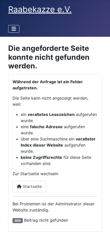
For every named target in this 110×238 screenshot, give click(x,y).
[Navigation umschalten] (13, 29)
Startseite (31, 186)
